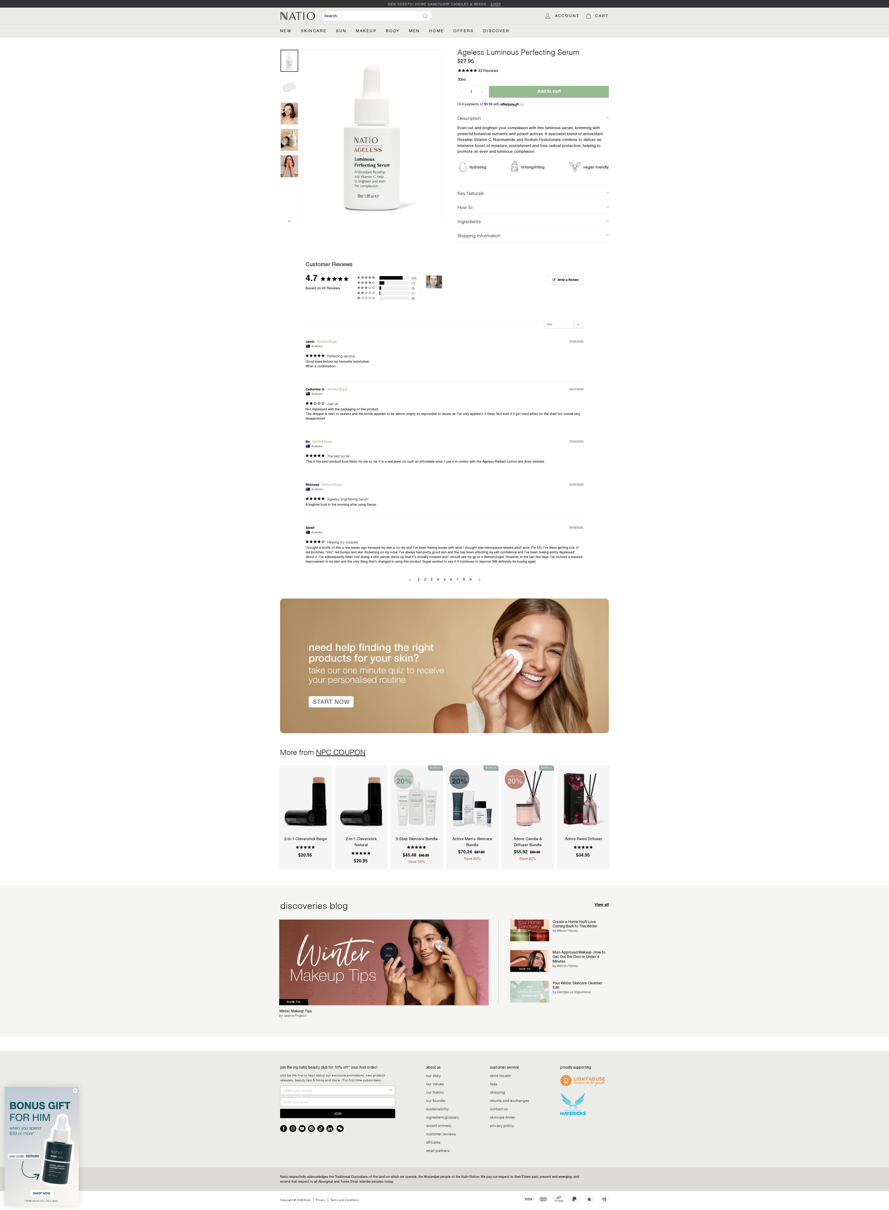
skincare (314, 30)
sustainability (437, 1108)
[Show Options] (390, 1090)
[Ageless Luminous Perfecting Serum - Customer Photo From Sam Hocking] (434, 282)
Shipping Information (478, 235)
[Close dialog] (75, 1090)
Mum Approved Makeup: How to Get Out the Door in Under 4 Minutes (579, 956)
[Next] (289, 220)
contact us (499, 1108)
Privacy (320, 1200)
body (393, 30)
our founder (436, 1100)
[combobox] (377, 16)
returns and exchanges (509, 1100)
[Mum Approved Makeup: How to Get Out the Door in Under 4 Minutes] (529, 961)
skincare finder (502, 1117)
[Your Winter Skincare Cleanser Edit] (529, 992)
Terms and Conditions (344, 1200)
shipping (497, 1092)
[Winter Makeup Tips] (384, 962)
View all (602, 905)
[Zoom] (372, 137)
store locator (500, 1075)
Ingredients (469, 221)
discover (496, 30)
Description (469, 118)
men (414, 30)
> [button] (479, 579)
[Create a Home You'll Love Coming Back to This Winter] (529, 931)
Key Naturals (470, 193)
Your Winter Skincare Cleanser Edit (577, 985)
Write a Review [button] (568, 280)
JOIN (337, 1113)
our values (435, 1083)
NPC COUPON (341, 751)
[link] (42, 1146)
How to (294, 1002)
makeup (366, 30)
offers (463, 30)
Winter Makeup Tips (295, 1011)
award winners (438, 1125)
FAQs (494, 1083)
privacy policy (502, 1125)
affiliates (433, 1142)
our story (433, 1075)
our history (435, 1092)
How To (465, 207)
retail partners (438, 1150)
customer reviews (441, 1133)
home (436, 30)
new (285, 30)
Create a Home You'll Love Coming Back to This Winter (575, 924)
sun (341, 30)
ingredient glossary (442, 1117)
